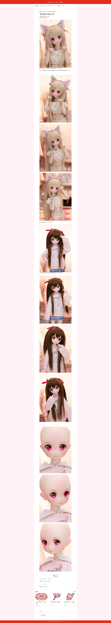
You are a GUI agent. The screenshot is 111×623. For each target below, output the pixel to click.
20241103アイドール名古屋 (41, 603)
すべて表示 (74, 591)
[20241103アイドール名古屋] (41, 596)
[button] (74, 5)
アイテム (63, 5)
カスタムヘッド (42, 5)
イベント (54, 5)
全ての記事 (36, 5)
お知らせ (59, 5)
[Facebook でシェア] (39, 584)
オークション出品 (49, 5)
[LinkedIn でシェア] (44, 584)
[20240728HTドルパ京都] (55, 596)
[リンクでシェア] (46, 584)
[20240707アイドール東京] (69, 596)
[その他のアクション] (71, 11)
